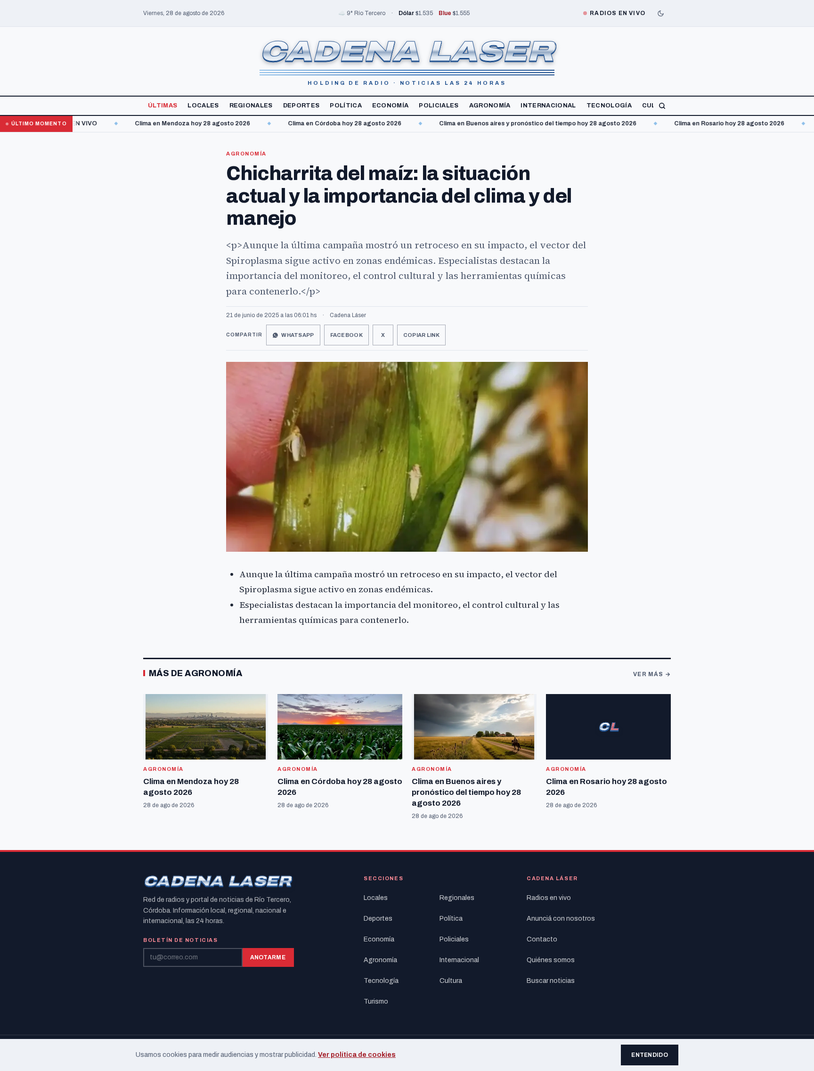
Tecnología (609, 105)
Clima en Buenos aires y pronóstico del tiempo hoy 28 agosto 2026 (505, 123)
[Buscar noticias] (662, 105)
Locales (203, 105)
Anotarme (267, 957)
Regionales (251, 105)
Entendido (649, 1055)
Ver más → (652, 674)
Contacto (542, 939)
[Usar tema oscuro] (660, 13)
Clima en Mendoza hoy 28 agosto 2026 (160, 123)
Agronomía (490, 105)
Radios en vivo (549, 897)
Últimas (162, 105)
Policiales (438, 105)
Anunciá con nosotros (561, 918)
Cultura (451, 980)
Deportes (301, 105)
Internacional (548, 105)
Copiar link (421, 335)
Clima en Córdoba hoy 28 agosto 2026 (312, 123)
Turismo (376, 1001)
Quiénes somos (551, 960)
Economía (390, 105)
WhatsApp (297, 335)
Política (346, 105)
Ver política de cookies (357, 1054)
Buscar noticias (551, 980)
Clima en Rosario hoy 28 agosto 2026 (697, 123)
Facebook (346, 335)
